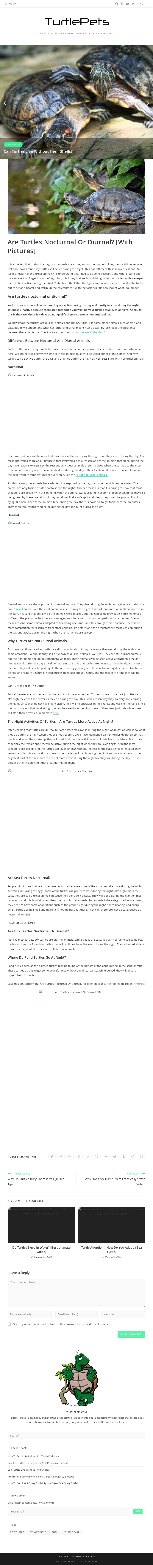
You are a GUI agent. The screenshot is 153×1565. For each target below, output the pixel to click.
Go (138, 1511)
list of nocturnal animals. (92, 475)
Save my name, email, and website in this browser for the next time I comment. (62, 1324)
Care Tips (63, 1556)
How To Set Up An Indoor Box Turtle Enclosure (33, 1456)
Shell (55, 1532)
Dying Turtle (38, 1532)
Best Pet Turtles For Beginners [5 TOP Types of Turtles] (38, 1463)
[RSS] (133, 3)
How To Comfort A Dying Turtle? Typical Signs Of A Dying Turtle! (43, 1483)
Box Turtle (17, 1532)
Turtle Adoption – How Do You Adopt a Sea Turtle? (111, 1249)
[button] (4, 103)
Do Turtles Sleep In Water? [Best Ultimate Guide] (41, 1249)
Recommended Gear (83, 1556)
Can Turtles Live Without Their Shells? (38, 151)
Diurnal (18, 609)
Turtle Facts (13, 144)
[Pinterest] (121, 3)
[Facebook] (116, 3)
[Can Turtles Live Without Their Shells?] (76, 101)
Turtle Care (72, 1532)
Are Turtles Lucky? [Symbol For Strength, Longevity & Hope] (41, 1476)
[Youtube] (127, 3)
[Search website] (141, 4)
